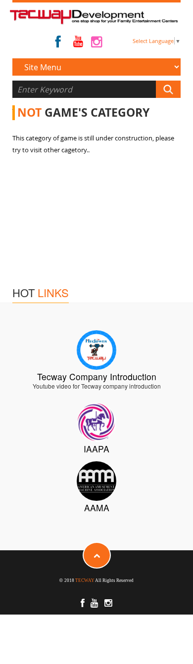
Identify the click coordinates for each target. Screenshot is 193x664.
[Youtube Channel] (78, 43)
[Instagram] (96, 44)
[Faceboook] (58, 44)
